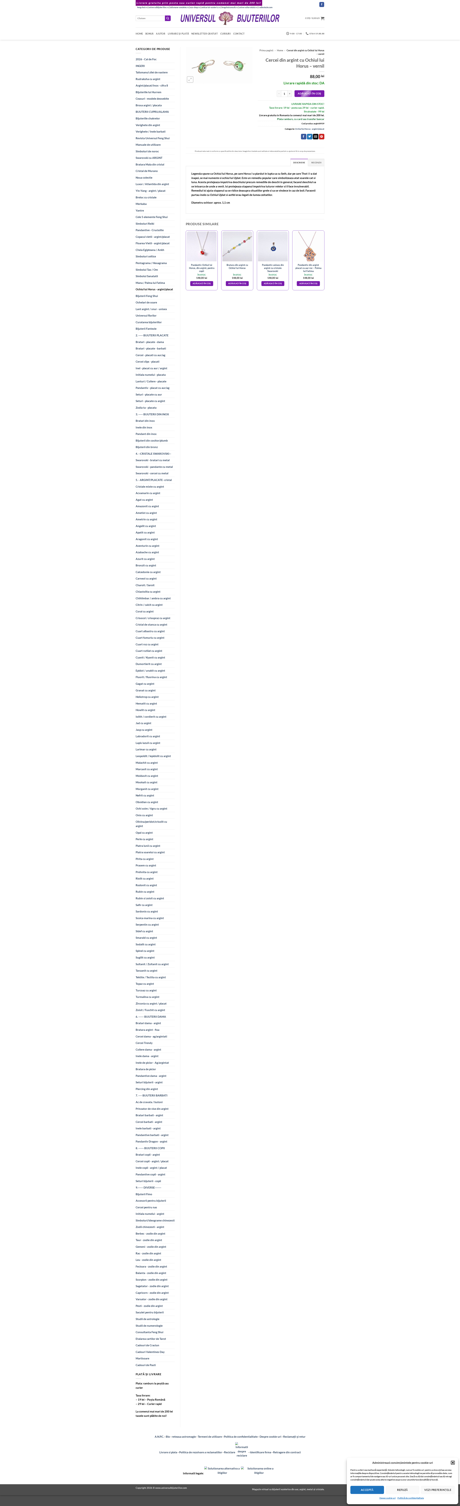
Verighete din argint (148, 125)
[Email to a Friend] (315, 136)
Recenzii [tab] (316, 162)
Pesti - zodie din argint (149, 1305)
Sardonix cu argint (147, 911)
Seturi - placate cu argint (150, 401)
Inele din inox (144, 427)
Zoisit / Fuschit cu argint (150, 1010)
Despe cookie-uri (388, 1498)
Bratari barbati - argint (149, 1115)
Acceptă (367, 1489)
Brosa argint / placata (149, 105)
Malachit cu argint (147, 762)
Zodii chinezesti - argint (150, 1226)
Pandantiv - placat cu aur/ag (152, 387)
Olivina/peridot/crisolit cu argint (151, 824)
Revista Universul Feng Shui (153, 138)
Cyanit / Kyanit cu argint (150, 657)
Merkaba (141, 203)
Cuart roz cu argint (147, 644)
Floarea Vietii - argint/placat (153, 243)
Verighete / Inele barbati (150, 131)
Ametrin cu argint (146, 519)
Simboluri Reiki (145, 223)
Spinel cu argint (145, 950)
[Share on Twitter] (309, 136)
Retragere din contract (287, 1452)
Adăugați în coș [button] (202, 283)
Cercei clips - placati (147, 361)
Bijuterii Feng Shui (147, 295)
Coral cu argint (145, 611)
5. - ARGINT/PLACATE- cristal (154, 479)
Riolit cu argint (145, 878)
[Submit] (168, 18)
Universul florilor (146, 315)
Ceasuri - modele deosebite (152, 98)
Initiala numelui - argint (150, 1213)
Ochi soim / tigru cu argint (151, 808)
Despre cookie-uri (271, 1436)
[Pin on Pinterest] (321, 136)
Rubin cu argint (145, 891)
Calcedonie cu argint (148, 572)
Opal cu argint (144, 832)
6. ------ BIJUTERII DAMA (151, 1016)
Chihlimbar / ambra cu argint (153, 598)
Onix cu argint (144, 815)
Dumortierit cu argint (149, 663)
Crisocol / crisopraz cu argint (153, 618)
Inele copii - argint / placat (151, 1167)
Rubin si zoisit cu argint (150, 898)
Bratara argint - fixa (147, 1029)
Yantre (140, 210)
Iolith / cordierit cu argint (151, 716)
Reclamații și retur (294, 1436)
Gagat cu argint (145, 683)
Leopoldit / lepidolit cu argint (153, 756)
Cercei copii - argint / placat (152, 1161)
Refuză (402, 1489)
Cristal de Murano (147, 170)
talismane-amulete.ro (179, 7)
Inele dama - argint (147, 1056)
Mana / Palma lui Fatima (150, 282)
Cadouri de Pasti (146, 1365)
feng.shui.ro (142, 7)
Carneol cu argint (146, 578)
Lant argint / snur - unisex (151, 309)
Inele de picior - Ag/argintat (152, 1062)
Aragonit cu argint (147, 539)
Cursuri (225, 33)
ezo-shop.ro (195, 7)
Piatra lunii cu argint (148, 845)
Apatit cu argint (145, 532)
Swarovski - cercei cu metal (152, 473)
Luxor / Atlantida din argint (152, 184)
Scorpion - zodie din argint (151, 1279)
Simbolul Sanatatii (147, 276)
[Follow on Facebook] (321, 4)
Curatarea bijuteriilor (149, 322)
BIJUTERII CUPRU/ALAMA (152, 111)
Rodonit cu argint (146, 885)
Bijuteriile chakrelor (148, 118)
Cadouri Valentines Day (150, 1351)
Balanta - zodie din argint (151, 1273)
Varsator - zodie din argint (151, 1299)
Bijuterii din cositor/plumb (152, 440)
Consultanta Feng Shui (149, 1332)
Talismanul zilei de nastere (152, 72)
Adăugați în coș (309, 93)
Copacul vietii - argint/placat (153, 236)
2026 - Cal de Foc (146, 59)
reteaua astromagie (184, 1436)
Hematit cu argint (146, 703)
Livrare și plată (178, 33)
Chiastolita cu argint (148, 591)
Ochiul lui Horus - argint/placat (154, 289)
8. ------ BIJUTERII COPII (150, 1148)
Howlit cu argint (145, 710)
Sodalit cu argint (146, 944)
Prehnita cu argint (147, 872)
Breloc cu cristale (146, 197)
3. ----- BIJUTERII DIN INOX (152, 414)
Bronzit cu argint (146, 565)
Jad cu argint (143, 723)
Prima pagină (266, 50)
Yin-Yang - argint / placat (150, 190)
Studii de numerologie (149, 1325)
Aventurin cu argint (147, 545)
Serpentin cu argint (147, 924)
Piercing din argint (147, 1089)
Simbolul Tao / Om (147, 269)
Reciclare (229, 1452)
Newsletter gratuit (204, 33)
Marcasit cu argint (147, 769)
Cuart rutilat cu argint (149, 650)
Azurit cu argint (145, 558)
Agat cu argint (144, 499)
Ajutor (160, 33)
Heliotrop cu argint (147, 696)
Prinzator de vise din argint (152, 1108)
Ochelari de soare (146, 302)
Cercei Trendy (144, 1042)
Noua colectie (144, 177)
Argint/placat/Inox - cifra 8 (152, 85)
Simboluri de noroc (147, 151)
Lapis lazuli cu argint (148, 742)
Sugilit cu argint (145, 957)
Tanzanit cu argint (146, 970)
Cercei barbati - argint (149, 1121)
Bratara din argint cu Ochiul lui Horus (237, 266)
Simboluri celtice (146, 256)
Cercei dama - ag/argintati (151, 1036)
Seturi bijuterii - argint (149, 1082)
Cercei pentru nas (146, 1207)
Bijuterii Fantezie (146, 328)
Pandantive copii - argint (150, 1174)
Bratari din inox (145, 420)
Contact (239, 33)
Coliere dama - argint (148, 1049)
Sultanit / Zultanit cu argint (152, 964)
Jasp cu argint (144, 729)
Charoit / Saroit (145, 585)
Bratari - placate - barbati (151, 348)
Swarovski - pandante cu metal (154, 466)
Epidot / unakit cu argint (150, 670)
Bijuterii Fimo (144, 1194)
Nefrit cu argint (145, 795)
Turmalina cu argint (147, 996)
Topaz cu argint (145, 983)
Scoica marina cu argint (150, 918)
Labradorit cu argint (148, 736)
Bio (168, 1436)
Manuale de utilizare (148, 144)
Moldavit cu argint (147, 775)
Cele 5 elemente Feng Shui (152, 217)
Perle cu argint (144, 839)
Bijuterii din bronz (147, 447)
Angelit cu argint (146, 526)
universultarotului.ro (248, 7)
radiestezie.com (265, 7)
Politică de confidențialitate (410, 1498)
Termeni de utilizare (210, 1436)
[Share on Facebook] (303, 136)
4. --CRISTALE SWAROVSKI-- (153, 453)
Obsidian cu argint (147, 802)
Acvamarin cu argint (148, 493)
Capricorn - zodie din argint (152, 1292)
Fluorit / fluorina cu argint (151, 677)
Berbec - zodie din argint (150, 1233)
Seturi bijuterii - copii (148, 1181)
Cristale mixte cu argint (150, 486)
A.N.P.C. (159, 1436)
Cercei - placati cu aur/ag (150, 355)
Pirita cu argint (145, 858)
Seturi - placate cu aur (149, 394)
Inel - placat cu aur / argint (151, 368)
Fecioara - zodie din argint (151, 1266)
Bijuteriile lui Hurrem (148, 92)
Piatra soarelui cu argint (150, 852)
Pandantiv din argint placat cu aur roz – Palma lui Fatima (308, 268)
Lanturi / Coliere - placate (151, 381)
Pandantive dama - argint (151, 1075)
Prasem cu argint (146, 865)
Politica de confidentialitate (241, 1436)
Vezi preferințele (437, 1489)
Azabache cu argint (147, 552)
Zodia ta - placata (146, 407)
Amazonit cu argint (147, 506)
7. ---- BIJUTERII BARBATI (151, 1095)
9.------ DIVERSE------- (148, 1187)
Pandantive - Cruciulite (150, 230)
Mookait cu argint (146, 782)
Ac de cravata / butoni (149, 1102)
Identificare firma (260, 1452)
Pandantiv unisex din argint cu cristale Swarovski (273, 268)
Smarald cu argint (146, 937)
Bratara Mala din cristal (150, 164)
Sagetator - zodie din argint (152, 1286)
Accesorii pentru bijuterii (151, 1200)
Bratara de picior (146, 1069)
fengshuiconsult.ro (230, 7)
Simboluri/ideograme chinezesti (155, 1220)
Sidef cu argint (144, 931)
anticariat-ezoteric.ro (210, 7)
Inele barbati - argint (148, 1128)
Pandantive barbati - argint (152, 1135)
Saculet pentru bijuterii (150, 1312)
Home (139, 33)
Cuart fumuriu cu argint (150, 637)
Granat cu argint (146, 690)
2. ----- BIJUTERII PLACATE (152, 335)
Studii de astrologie (147, 1319)
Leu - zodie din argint (148, 1259)
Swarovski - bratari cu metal (153, 460)
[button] (453, 1462)
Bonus (149, 33)
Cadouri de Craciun (147, 1345)
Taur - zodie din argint (149, 1240)
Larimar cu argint (146, 749)
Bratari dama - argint (148, 1023)
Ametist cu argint (146, 512)
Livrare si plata (168, 1452)
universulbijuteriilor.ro (159, 7)
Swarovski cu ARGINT (149, 157)
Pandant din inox (146, 433)
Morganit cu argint (147, 789)
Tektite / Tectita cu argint (151, 977)
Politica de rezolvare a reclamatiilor (200, 1452)
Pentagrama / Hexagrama (151, 263)
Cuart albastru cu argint (150, 631)
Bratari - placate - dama (150, 342)
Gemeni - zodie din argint (151, 1246)
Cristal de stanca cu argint (151, 624)
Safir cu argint (144, 905)
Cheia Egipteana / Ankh (150, 249)
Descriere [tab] (299, 162)
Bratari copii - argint (148, 1154)
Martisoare (142, 1358)
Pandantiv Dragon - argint (151, 1141)
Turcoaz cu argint (146, 990)
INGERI (140, 65)
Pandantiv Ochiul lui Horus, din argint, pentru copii (201, 268)
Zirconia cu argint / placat (151, 1003)
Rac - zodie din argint (148, 1253)
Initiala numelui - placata (151, 374)
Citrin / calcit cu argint (149, 604)
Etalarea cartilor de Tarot (151, 1338)
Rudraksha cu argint (148, 79)
